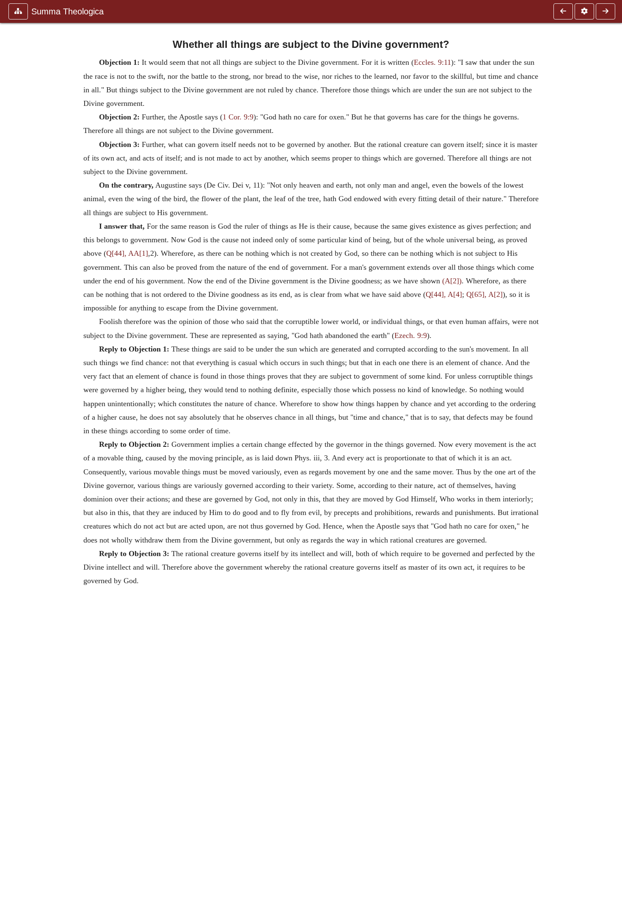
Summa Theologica (67, 11)
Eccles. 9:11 (432, 62)
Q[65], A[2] (484, 294)
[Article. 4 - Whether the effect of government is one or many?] (563, 11)
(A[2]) (452, 281)
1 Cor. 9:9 (238, 117)
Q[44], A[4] (444, 294)
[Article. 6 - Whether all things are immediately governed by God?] (605, 11)
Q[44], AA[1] (127, 253)
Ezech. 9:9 (410, 335)
